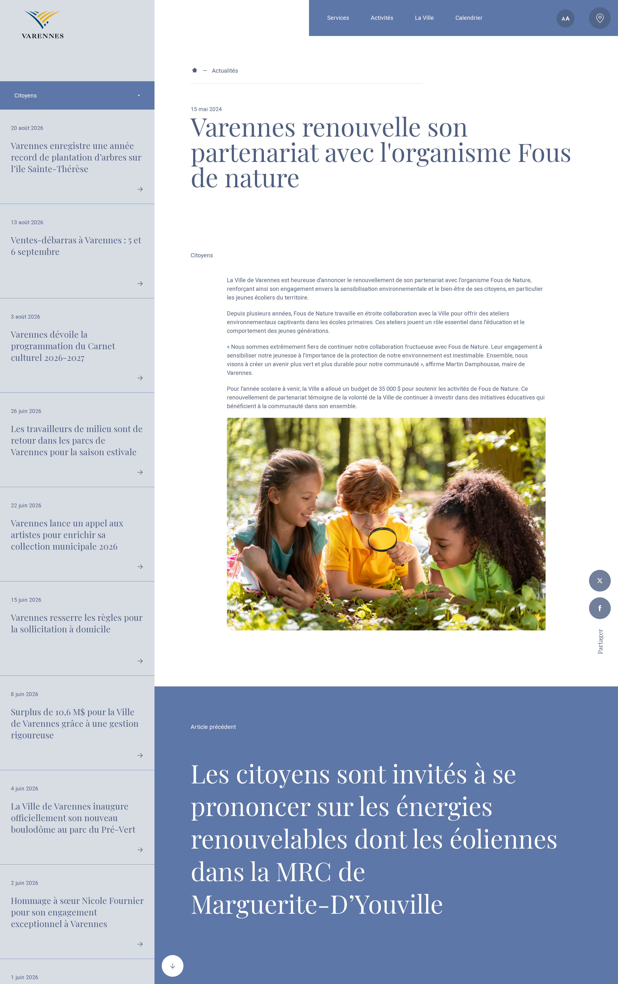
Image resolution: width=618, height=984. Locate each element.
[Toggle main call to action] (600, 18)
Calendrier (469, 17)
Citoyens (202, 255)
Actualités (225, 70)
